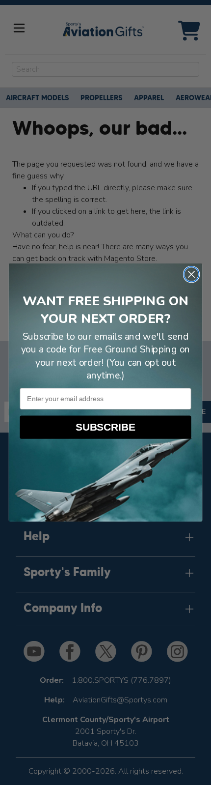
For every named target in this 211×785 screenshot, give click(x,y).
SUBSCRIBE (106, 427)
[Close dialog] (191, 274)
